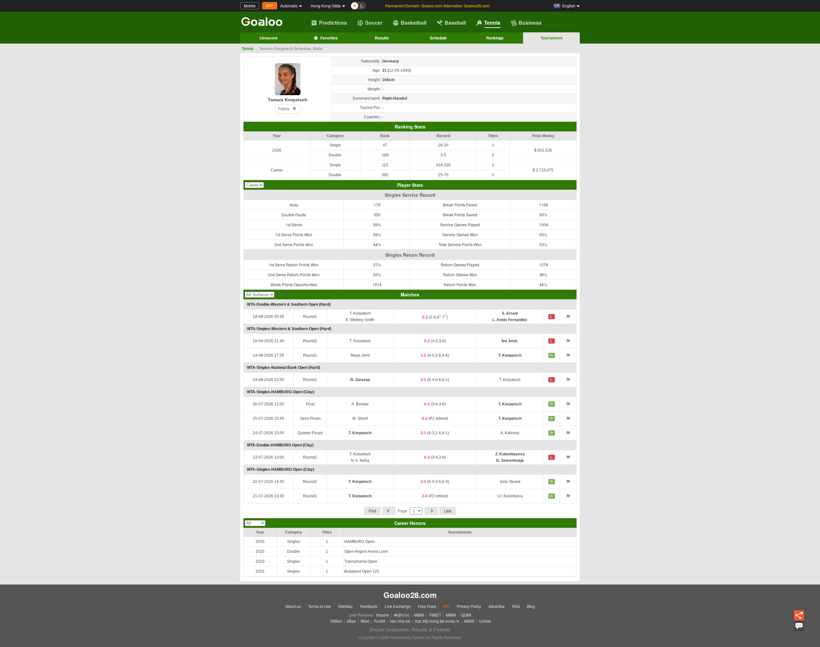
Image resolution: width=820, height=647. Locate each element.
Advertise (496, 606)
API (446, 606)
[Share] (799, 615)
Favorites (329, 38)
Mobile (250, 5)
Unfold (485, 621)
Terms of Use (319, 606)
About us (293, 606)
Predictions (333, 22)
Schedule (438, 38)
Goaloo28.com (410, 594)
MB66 (419, 615)
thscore (382, 615)
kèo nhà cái (400, 621)
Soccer (373, 22)
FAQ (516, 606)
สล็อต (351, 621)
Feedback (368, 606)
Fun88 (379, 621)
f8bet (365, 621)
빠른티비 (401, 615)
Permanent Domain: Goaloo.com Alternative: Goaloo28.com (437, 5)
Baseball (455, 22)
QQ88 (466, 615)
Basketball (413, 22)
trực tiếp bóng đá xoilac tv (437, 621)
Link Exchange (398, 606)
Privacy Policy (469, 606)
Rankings (495, 38)
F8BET (435, 615)
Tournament (551, 38)
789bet (336, 621)
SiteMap (345, 606)
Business (530, 22)
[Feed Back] (799, 626)
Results (382, 38)
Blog (531, 606)
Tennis (492, 22)
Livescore (268, 38)
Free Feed (427, 606)
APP (270, 5)
